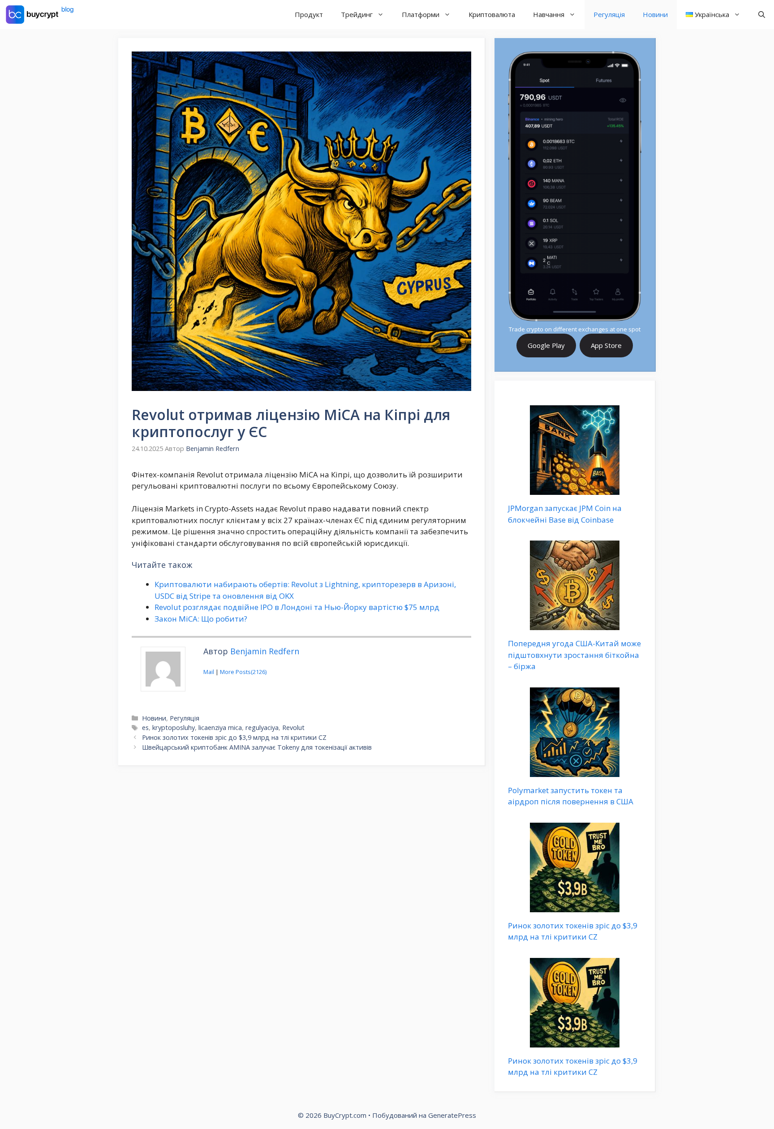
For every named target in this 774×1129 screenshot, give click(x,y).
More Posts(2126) (243, 672)
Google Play (546, 345)
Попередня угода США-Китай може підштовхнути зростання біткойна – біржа (574, 654)
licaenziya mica (220, 727)
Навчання (548, 14)
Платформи (420, 14)
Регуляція (609, 14)
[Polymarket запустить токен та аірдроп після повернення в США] (574, 771)
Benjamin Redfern (264, 651)
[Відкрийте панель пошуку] (761, 14)
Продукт (309, 14)
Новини (655, 14)
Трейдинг (357, 14)
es (145, 727)
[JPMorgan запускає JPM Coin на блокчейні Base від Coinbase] (574, 489)
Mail (208, 672)
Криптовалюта (492, 14)
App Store (606, 345)
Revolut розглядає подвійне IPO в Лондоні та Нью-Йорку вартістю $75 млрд (297, 607)
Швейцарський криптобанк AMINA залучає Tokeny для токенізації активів (257, 747)
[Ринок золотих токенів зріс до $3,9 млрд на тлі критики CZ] (574, 906)
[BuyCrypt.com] (39, 14)
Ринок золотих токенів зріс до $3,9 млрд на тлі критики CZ (234, 737)
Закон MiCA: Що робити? (201, 619)
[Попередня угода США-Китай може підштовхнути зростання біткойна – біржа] (574, 624)
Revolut (293, 727)
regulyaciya (262, 727)
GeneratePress (452, 1115)
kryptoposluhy (173, 727)
